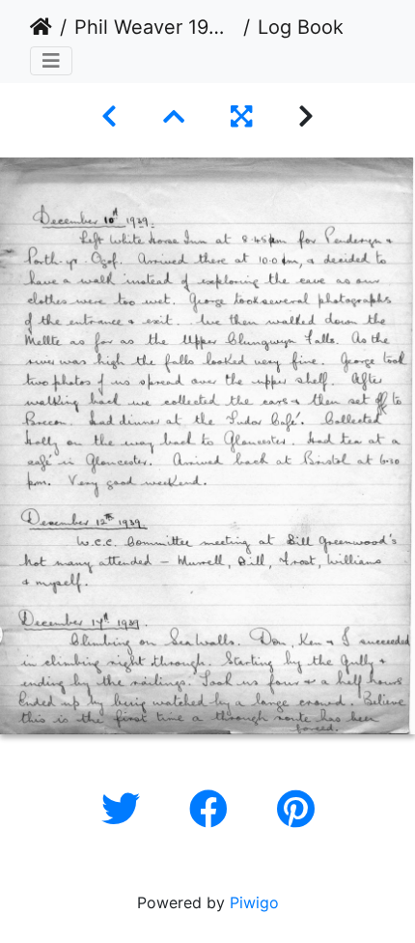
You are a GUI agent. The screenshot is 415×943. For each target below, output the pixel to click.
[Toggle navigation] (51, 60)
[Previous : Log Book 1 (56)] (109, 116)
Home (41, 27)
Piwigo (254, 902)
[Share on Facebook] (214, 809)
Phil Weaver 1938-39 (154, 27)
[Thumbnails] (174, 116)
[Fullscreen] (241, 116)
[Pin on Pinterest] (296, 809)
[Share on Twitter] (126, 809)
